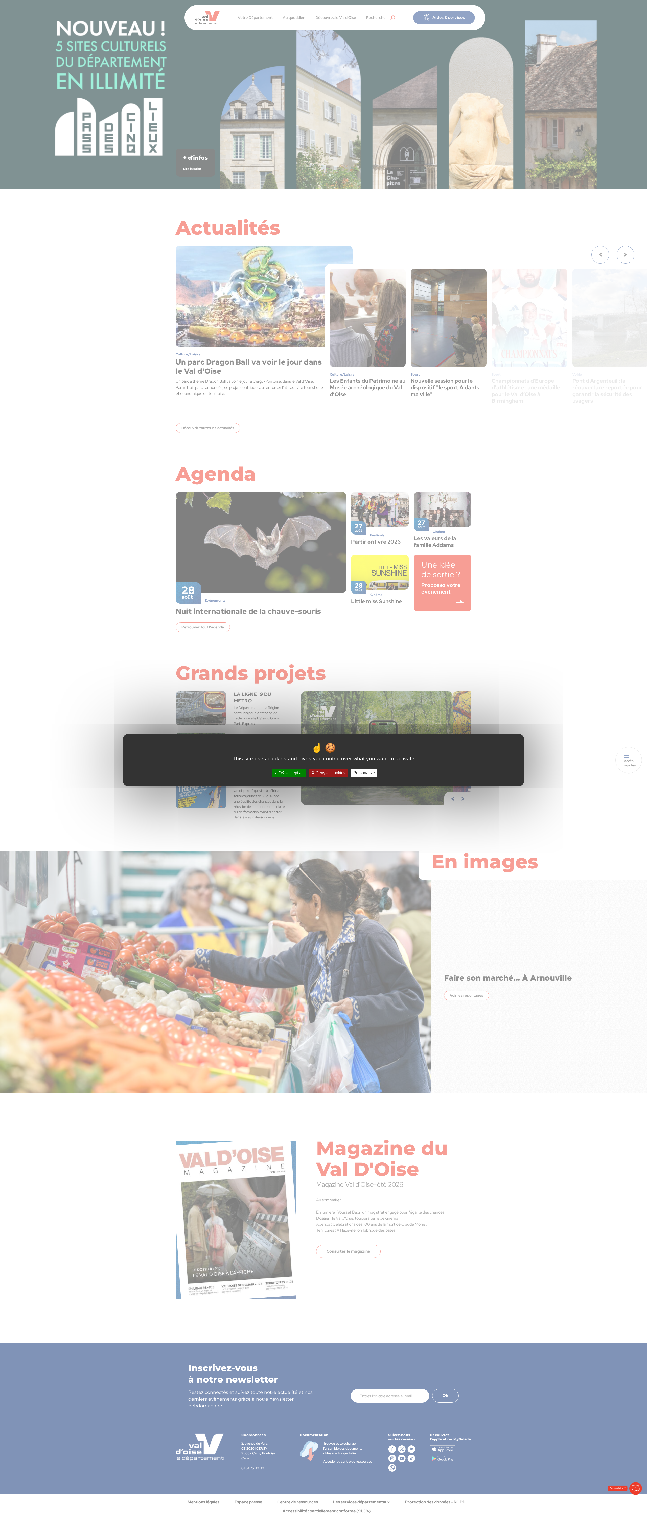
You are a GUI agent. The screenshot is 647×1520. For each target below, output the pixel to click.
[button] (635, 1488)
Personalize (364, 773)
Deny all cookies (330, 773)
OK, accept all (291, 773)
